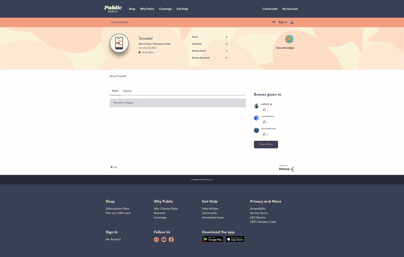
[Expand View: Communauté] (130, 22)
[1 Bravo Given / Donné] (289, 39)
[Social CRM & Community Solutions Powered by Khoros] (286, 168)
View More (266, 144)
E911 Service (257, 217)
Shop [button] (110, 201)
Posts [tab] (115, 91)
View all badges (285, 48)
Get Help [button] (210, 201)
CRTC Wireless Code (263, 222)
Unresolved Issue (213, 217)
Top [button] (115, 167)
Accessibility (257, 208)
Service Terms (259, 213)
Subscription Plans (117, 208)
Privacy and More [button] (265, 201)
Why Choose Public (166, 208)
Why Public (147, 9)
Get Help (182, 9)
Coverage (165, 9)
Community (270, 9)
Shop (132, 9)
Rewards (159, 213)
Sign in (283, 22)
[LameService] (265, 120)
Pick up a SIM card (118, 213)
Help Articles (210, 208)
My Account (289, 9)
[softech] (264, 107)
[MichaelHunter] (266, 132)
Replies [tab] (127, 91)
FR (273, 22)
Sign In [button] (112, 231)
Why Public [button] (163, 201)
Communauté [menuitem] (119, 22)
